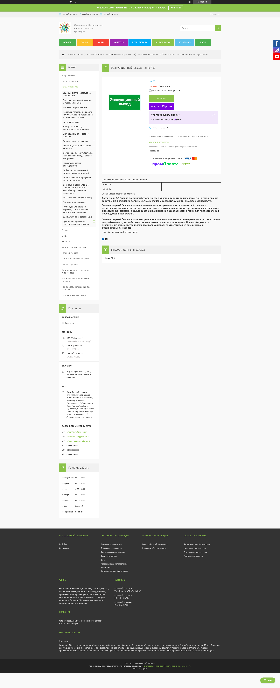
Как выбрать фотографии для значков (76, 288)
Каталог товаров (70, 87)
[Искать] (218, 28)
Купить (163, 98)
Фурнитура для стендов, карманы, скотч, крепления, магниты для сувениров (76, 209)
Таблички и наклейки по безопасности (156, 55)
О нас (101, 42)
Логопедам (184, 42)
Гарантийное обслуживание (155, 544)
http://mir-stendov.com (77, 432)
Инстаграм (64, 548)
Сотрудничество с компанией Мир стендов (76, 271)
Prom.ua (152, 663)
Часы (203, 42)
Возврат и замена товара (74, 296)
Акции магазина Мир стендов (197, 544)
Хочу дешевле (69, 76)
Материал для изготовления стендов (75, 280)
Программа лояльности (111, 548)
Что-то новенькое (70, 81)
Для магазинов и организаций (77, 217)
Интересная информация (74, 247)
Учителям (119, 42)
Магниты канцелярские (74, 202)
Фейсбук (63, 544)
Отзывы (65, 230)
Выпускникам (162, 42)
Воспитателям (139, 42)
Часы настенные (71, 122)
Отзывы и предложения (111, 544)
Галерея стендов (70, 253)
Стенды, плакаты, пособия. (75, 141)
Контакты (176, 8)
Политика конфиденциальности (178, 666)
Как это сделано (70, 264)
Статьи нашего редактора (195, 552)
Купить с (158, 106)
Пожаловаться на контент (153, 666)
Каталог (67, 42)
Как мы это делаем (109, 556)
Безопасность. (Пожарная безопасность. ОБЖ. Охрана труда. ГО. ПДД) (103, 55)
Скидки (85, 42)
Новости (66, 242)
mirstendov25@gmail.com (77, 437)
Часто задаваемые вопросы (75, 259)
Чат (270, 680)
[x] (106, 240)
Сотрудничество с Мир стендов (114, 571)
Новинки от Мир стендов (195, 548)
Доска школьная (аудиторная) (77, 198)
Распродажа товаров (193, 556)
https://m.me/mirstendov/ (78, 441)
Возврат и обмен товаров (154, 548)
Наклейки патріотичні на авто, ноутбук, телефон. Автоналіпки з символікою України (78, 115)
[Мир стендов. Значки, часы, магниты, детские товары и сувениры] (65, 33)
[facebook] (103, 240)
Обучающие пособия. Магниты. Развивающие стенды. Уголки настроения (78, 156)
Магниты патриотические (75, 108)
